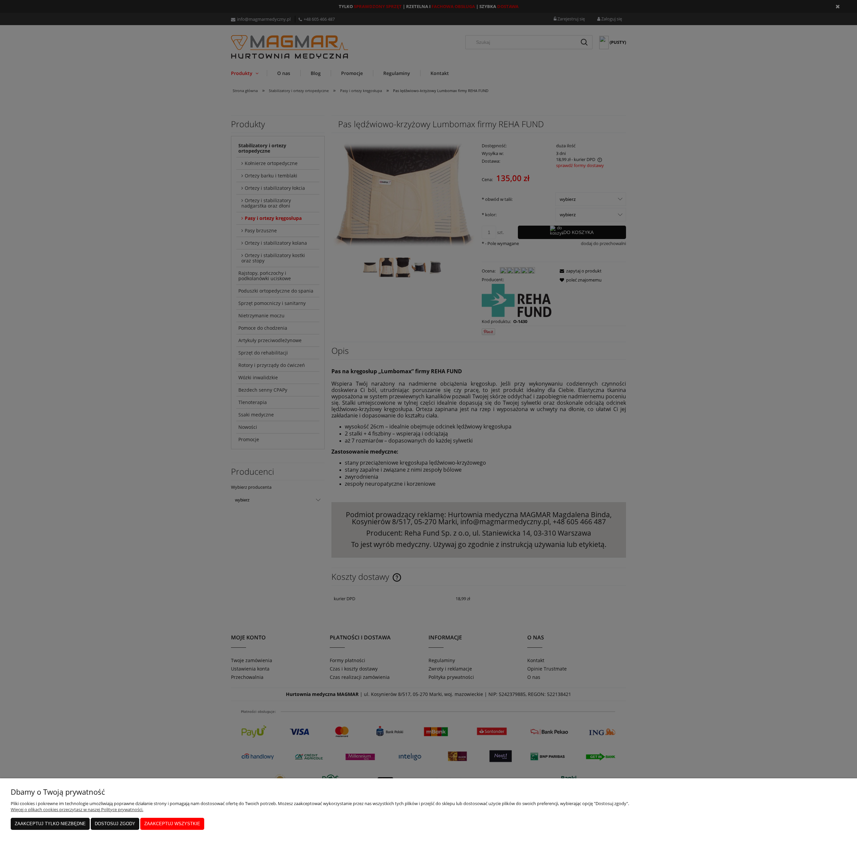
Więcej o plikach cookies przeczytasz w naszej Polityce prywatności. (77, 809)
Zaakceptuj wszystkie (172, 823)
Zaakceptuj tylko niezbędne (50, 823)
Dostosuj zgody (115, 823)
